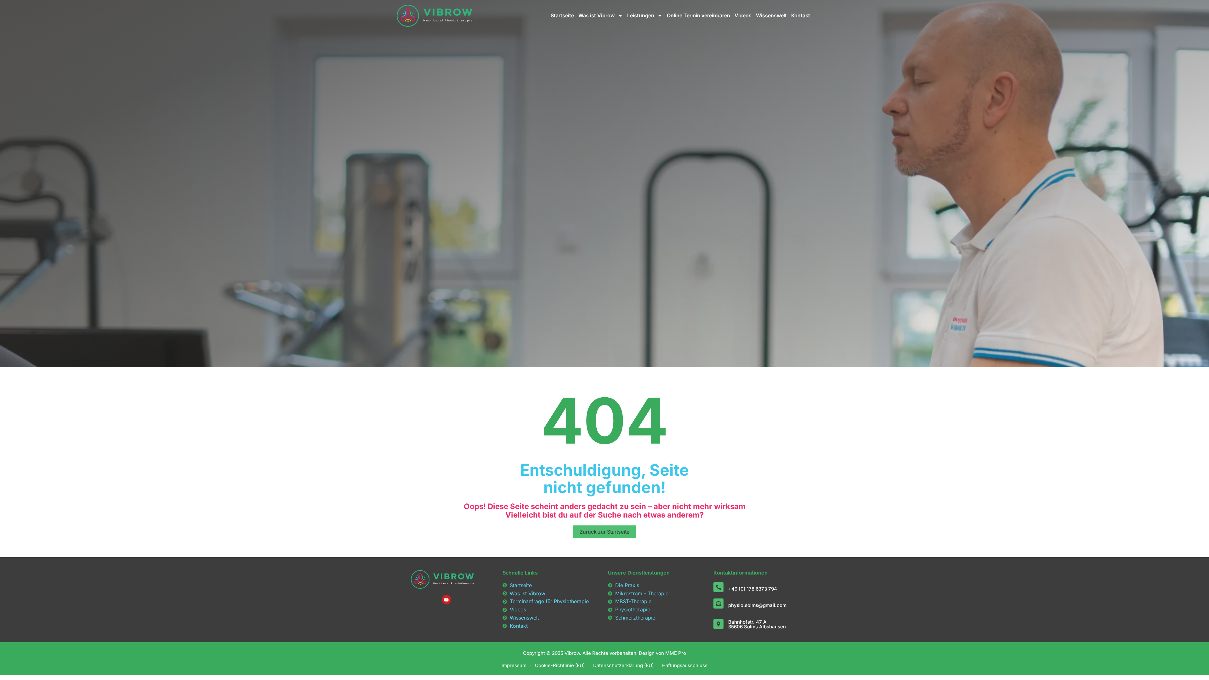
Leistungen (640, 15)
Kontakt (800, 15)
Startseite (562, 15)
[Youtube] (446, 599)
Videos (743, 15)
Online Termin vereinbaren (698, 15)
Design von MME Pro (662, 653)
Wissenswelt (771, 15)
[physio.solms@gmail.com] (718, 603)
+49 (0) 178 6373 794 (752, 589)
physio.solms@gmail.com (757, 605)
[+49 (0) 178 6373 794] (718, 587)
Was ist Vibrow (596, 15)
